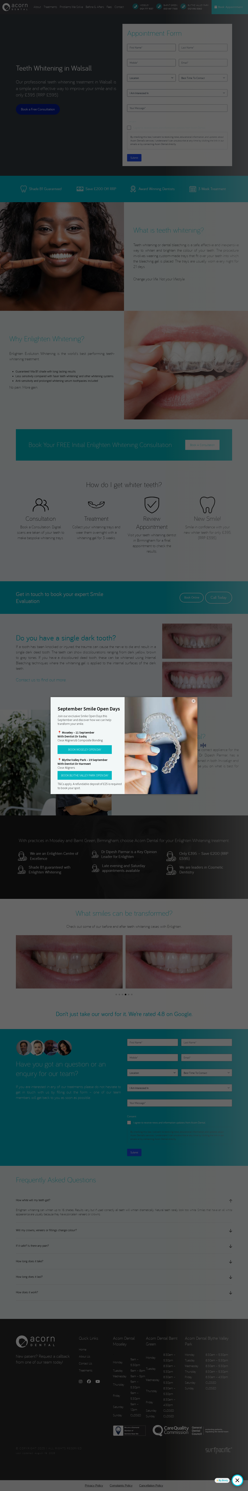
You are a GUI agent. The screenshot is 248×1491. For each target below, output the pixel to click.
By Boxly (223, 1480)
